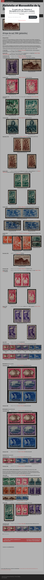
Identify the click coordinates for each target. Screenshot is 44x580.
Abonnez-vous (33, 17)
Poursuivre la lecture (22, 20)
